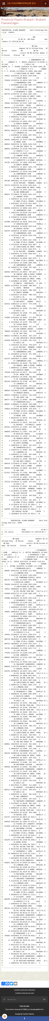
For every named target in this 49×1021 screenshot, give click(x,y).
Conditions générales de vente (24, 993)
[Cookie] (4, 1016)
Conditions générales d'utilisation (24, 990)
